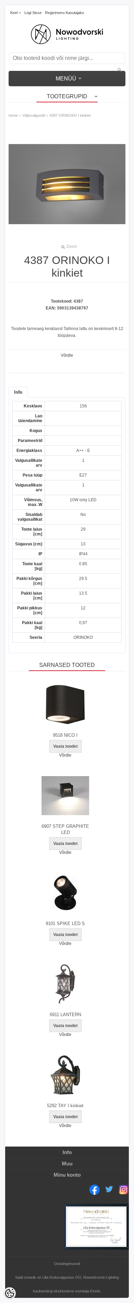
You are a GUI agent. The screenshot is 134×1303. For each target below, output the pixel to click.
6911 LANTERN (65, 1014)
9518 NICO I (65, 735)
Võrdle (67, 355)
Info (18, 392)
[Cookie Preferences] (9, 1293)
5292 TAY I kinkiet (65, 1105)
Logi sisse (33, 13)
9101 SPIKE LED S (65, 923)
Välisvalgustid (33, 115)
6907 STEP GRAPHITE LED (65, 829)
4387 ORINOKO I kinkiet (70, 115)
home (13, 115)
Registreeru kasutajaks (64, 13)
